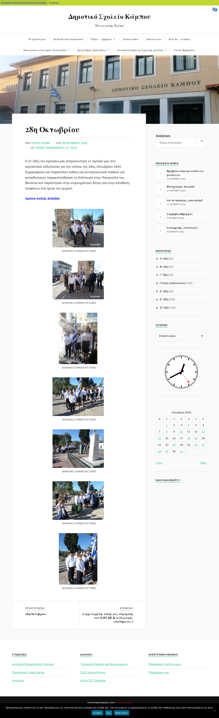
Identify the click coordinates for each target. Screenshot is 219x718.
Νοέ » (204, 462)
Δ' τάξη (164, 291)
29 (166, 451)
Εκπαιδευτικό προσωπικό (68, 39)
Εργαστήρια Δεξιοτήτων (92, 50)
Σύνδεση (54, 2)
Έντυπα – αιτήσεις (180, 39)
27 (203, 444)
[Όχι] (214, 710)
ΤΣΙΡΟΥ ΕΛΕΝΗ (40, 143)
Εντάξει (97, 712)
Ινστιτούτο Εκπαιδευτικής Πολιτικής (33, 664)
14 (159, 438)
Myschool (18, 680)
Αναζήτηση (163, 135)
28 (159, 451)
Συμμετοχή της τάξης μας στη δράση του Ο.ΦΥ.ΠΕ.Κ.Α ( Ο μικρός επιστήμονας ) (107, 617)
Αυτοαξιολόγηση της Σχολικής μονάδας (140, 50)
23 (174, 444)
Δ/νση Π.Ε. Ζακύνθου (93, 680)
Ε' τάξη (164, 299)
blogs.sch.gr (123, 703)
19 (195, 438)
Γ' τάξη (164, 274)
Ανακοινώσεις (131, 39)
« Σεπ (159, 462)
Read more (121, 712)
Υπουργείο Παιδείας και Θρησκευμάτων (104, 664)
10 (181, 431)
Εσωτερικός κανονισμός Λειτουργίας (45, 50)
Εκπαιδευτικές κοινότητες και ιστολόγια (23, 2)
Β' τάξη (164, 266)
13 (203, 431)
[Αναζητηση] (202, 141)
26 (195, 444)
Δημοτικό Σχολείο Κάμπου (109, 16)
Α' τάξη (164, 258)
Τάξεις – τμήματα (101, 39)
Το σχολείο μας (37, 39)
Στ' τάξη (71, 147)
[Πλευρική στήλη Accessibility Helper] (215, 9)
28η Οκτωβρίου (52, 129)
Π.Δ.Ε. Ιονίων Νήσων (92, 672)
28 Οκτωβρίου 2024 (74, 143)
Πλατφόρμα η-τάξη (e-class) (165, 664)
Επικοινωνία (154, 39)
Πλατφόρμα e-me (159, 672)
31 (181, 451)
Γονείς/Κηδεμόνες (184, 50)
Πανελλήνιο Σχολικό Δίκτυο (28, 672)
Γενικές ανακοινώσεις (50, 147)
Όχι (109, 712)
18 (188, 438)
